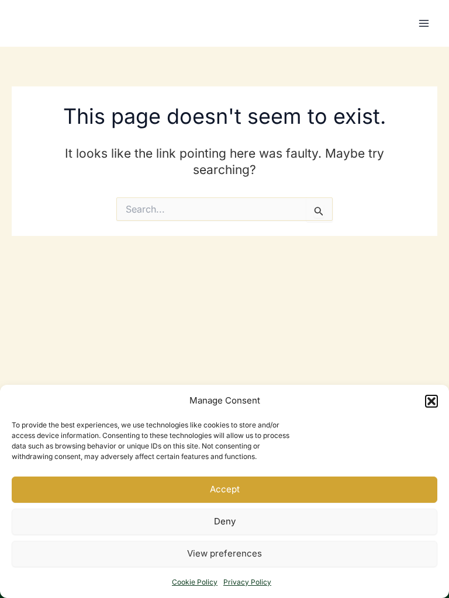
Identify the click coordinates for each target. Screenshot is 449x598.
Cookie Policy (194, 582)
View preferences (224, 553)
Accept (225, 489)
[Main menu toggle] (424, 23)
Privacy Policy (247, 582)
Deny (225, 521)
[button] (431, 401)
